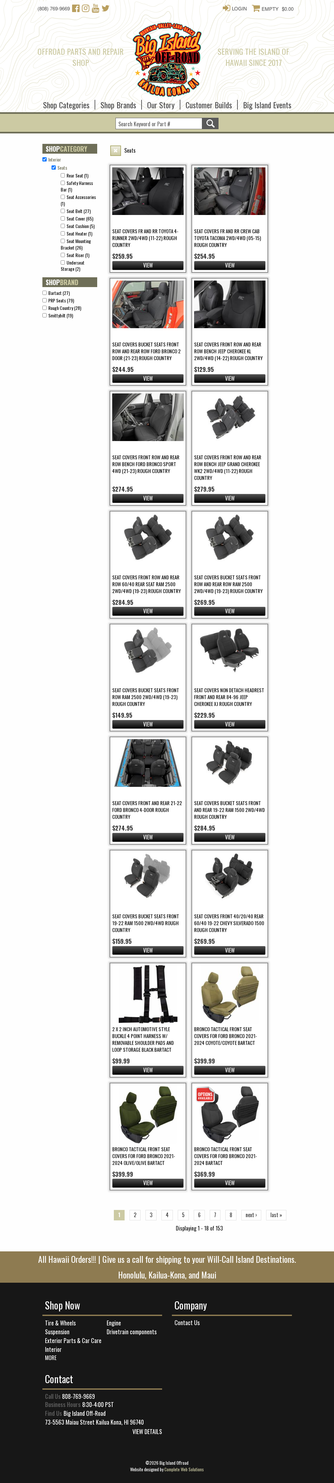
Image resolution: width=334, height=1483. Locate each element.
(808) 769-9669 (54, 8)
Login (239, 8)
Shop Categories (66, 102)
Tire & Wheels (60, 1323)
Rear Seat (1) (77, 175)
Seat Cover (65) (80, 218)
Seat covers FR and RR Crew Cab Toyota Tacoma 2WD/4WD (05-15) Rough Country (227, 237)
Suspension (57, 1331)
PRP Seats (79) (61, 300)
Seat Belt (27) (79, 210)
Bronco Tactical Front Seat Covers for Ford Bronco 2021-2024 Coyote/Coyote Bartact (225, 1035)
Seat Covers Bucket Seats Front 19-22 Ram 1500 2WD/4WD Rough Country (145, 922)
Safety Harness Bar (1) (77, 186)
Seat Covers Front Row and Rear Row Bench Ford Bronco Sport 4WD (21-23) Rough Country (145, 463)
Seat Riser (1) (78, 255)
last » (276, 1215)
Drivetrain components (132, 1331)
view (148, 265)
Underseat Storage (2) (72, 265)
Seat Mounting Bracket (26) (76, 244)
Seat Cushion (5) (81, 225)
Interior (53, 1349)
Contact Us (187, 1322)
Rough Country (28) (64, 307)
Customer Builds (209, 102)
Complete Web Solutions (184, 1469)
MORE (50, 1358)
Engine (114, 1323)
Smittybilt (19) (60, 315)
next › (251, 1215)
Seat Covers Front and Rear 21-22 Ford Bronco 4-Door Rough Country (147, 809)
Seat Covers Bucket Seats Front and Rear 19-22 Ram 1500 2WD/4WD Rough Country (229, 809)
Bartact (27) (59, 292)
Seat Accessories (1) (78, 200)
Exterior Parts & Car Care (73, 1340)
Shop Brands (118, 102)
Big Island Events (267, 102)
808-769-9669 (78, 1396)
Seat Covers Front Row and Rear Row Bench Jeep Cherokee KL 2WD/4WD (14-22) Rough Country (228, 351)
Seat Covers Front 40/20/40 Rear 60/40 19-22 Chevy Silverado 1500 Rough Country (229, 922)
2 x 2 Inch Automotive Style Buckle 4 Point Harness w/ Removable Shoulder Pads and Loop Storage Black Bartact (143, 1039)
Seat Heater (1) (79, 233)
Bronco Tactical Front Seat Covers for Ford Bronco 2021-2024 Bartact (225, 1155)
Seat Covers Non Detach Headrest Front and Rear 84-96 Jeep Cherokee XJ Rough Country (229, 696)
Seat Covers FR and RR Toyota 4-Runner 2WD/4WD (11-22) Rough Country (145, 237)
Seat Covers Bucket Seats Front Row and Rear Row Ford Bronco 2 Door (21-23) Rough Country (146, 351)
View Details (147, 1431)
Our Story (161, 102)
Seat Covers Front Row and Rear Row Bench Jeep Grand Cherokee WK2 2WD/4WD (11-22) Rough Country (227, 467)
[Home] (167, 58)
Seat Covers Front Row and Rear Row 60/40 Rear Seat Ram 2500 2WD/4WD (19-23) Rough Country (146, 583)
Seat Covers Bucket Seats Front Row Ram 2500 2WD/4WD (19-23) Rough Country (145, 696)
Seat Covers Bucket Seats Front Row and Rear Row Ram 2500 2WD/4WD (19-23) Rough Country (228, 583)
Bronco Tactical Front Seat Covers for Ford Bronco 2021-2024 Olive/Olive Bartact (143, 1155)
